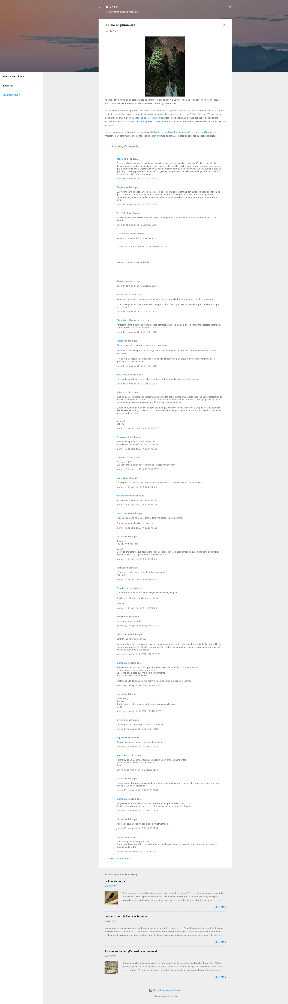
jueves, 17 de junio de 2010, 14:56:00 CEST (137, 746)
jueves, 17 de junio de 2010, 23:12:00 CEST (137, 769)
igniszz (120, 837)
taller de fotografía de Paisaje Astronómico (173, 132)
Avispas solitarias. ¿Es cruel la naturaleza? (131, 951)
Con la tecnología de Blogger (167, 990)
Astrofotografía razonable (125, 146)
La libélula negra (115, 881)
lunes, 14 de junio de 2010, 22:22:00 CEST (137, 178)
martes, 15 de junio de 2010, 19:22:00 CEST (138, 579)
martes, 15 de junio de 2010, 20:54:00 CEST (138, 608)
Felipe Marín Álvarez (126, 320)
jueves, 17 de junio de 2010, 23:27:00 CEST (137, 790)
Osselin (120, 478)
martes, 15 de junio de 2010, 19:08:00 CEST (138, 559)
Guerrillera (121, 457)
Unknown (121, 720)
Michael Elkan (172, 996)
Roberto (120, 392)
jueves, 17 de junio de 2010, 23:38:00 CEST (137, 810)
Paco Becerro (123, 588)
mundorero (122, 663)
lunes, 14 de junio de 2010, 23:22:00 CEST (137, 332)
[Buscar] (230, 8)
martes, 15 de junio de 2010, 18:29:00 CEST (138, 527)
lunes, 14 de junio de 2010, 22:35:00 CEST (137, 204)
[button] (224, 25)
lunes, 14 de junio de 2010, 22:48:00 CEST (137, 225)
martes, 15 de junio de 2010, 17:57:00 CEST (138, 504)
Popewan (121, 737)
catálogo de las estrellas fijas (149, 117)
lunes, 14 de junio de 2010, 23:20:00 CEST (137, 311)
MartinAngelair (124, 233)
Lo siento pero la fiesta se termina (126, 916)
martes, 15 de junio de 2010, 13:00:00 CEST (138, 428)
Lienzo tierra (123, 513)
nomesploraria (124, 495)
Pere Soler (122, 213)
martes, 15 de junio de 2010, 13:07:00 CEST (138, 449)
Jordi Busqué (206, 132)
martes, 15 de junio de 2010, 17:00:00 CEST (138, 487)
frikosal (112, 7)
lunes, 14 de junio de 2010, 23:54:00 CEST (137, 383)
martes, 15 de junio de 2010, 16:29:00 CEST (138, 469)
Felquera (121, 187)
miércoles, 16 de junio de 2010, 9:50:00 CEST (138, 654)
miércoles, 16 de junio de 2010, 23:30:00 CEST (139, 685)
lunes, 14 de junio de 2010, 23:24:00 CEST (137, 366)
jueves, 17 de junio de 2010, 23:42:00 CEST (137, 828)
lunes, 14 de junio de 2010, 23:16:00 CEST (137, 285)
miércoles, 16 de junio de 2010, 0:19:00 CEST (138, 625)
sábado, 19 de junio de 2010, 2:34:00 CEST (137, 851)
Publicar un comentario (119, 858)
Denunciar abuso (11, 94)
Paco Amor (122, 437)
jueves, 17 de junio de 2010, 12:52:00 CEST (137, 729)
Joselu (120, 158)
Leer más (220, 907)
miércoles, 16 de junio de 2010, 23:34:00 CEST (139, 711)
